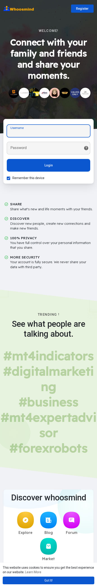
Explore (25, 532)
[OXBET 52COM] (65, 93)
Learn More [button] (33, 572)
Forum (71, 532)
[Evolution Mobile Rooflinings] (85, 93)
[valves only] (75, 93)
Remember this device (28, 178)
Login (48, 165)
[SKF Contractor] (24, 93)
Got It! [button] (48, 580)
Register (82, 8)
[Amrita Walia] (34, 93)
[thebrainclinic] (54, 93)
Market (48, 558)
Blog (48, 532)
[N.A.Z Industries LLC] (44, 93)
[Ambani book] (14, 93)
